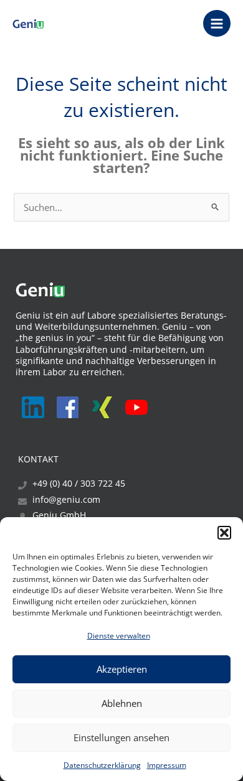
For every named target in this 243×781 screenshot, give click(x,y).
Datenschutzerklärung (102, 765)
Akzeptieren (122, 669)
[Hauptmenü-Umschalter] (217, 23)
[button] (224, 532)
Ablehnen (122, 703)
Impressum (166, 765)
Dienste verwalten (118, 635)
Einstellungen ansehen (121, 737)
